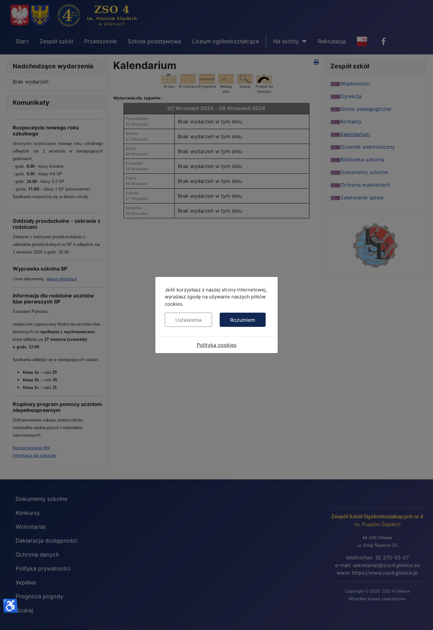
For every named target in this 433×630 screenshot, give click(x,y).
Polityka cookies (216, 345)
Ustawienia (188, 320)
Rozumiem (242, 320)
